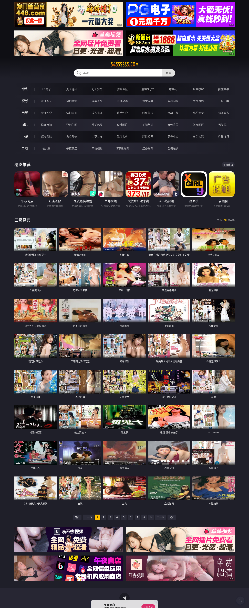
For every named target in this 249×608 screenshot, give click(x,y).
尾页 (172, 517)
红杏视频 (147, 148)
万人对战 (97, 89)
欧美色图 (97, 125)
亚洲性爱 (46, 113)
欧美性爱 (122, 113)
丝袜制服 (173, 101)
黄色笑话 (198, 136)
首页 (77, 517)
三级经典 (22, 220)
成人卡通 (97, 113)
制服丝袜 (147, 113)
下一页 (160, 517)
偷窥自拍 (46, 125)
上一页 (88, 517)
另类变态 (223, 113)
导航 (25, 148)
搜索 (168, 73)
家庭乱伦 (71, 136)
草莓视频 (97, 148)
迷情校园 (147, 136)
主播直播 (198, 101)
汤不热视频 (122, 148)
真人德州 (71, 89)
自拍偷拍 (71, 101)
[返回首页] (240, 600)
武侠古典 (122, 136)
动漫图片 (122, 125)
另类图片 (223, 125)
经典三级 (173, 113)
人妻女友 (97, 136)
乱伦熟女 (198, 113)
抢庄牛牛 (223, 89)
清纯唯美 (173, 125)
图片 (25, 124)
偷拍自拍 (71, 113)
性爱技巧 (223, 136)
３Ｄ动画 (122, 101)
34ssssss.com (124, 64)
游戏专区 (122, 89)
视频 (25, 101)
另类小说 (173, 136)
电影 (25, 113)
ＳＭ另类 (223, 101)
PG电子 (46, 89)
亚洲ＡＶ (46, 101)
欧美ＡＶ (97, 101)
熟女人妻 (147, 101)
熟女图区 (198, 125)
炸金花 (173, 89)
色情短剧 (173, 148)
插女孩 (46, 148)
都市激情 (46, 136)
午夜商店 (71, 148)
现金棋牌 (198, 89)
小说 (25, 136)
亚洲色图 (71, 125)
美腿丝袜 (147, 125)
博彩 (25, 89)
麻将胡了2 (147, 89)
